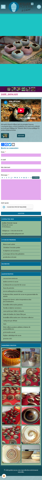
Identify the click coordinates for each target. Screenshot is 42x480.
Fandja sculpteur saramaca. (12, 308)
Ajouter (21, 213)
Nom (2, 152)
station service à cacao (10, 282)
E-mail (3, 160)
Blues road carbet (9, 244)
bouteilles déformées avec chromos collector (18, 317)
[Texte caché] (22, 177)
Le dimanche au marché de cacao (14, 285)
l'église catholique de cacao (12, 335)
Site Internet (5, 167)
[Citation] (15, 177)
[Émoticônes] (31, 177)
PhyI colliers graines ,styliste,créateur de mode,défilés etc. (16, 328)
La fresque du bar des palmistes (13, 254)
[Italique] (4, 177)
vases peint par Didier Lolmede (13, 311)
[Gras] (2, 177)
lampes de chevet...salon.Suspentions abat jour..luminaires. (17, 300)
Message (4, 175)
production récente (9, 257)
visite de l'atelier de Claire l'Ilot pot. (14, 314)
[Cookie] (4, 476)
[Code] (28, 177)
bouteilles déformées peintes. (13, 305)
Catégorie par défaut (10, 321)
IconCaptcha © (29, 208)
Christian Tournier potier (11, 247)
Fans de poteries (8, 288)
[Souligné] (6, 177)
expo (4, 324)
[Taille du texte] (9, 177)
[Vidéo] (26, 177)
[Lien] (19, 177)
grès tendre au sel (9, 332)
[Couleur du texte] (12, 177)
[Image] (24, 177)
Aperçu (36, 177)
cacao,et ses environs (10, 278)
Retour (21, 136)
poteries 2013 (7, 339)
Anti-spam (5, 203)
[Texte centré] (17, 177)
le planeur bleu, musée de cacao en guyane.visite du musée (20, 295)
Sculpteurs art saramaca (11, 251)
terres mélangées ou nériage (13, 291)
